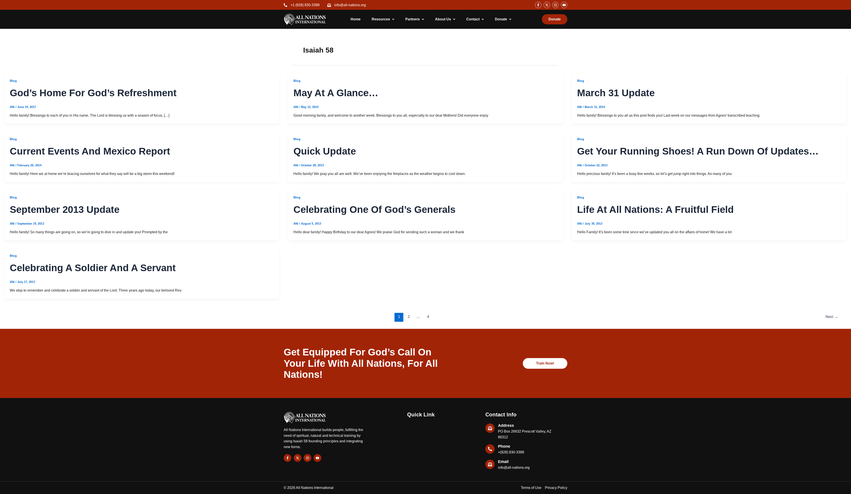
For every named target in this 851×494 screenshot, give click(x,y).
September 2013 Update (64, 209)
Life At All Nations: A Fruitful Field (655, 209)
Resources (381, 19)
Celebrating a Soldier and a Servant (93, 267)
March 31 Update (616, 92)
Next (832, 317)
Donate (501, 19)
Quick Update (324, 151)
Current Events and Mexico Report (90, 151)
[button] (383, 19)
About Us (443, 19)
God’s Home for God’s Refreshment (93, 92)
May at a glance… (335, 92)
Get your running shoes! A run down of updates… (698, 151)
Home (356, 19)
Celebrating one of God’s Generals (374, 209)
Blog (13, 80)
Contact (473, 19)
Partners (412, 19)
